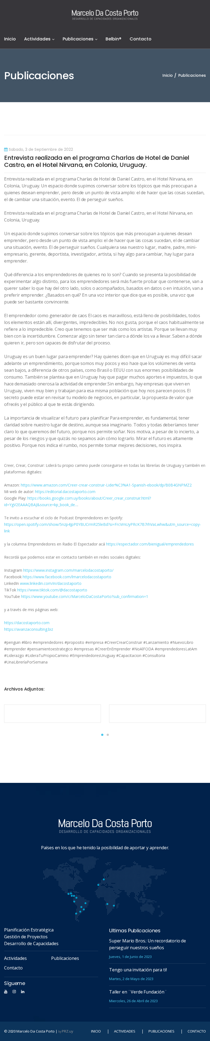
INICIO (96, 1031)
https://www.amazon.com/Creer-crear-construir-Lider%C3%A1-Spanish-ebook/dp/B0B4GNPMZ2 (106, 485)
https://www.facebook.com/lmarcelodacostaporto (67, 576)
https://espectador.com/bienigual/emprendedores (150, 544)
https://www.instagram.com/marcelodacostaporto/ (68, 570)
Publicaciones (78, 39)
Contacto (140, 39)
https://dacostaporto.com (26, 622)
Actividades (37, 39)
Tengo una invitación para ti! (138, 970)
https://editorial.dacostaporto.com (65, 491)
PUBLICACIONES (161, 1031)
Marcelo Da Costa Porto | (39, 1031)
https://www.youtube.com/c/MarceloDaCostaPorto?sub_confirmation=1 (84, 596)
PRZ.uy (67, 1031)
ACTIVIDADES (124, 1031)
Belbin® (113, 39)
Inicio (10, 39)
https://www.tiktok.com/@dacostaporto (52, 589)
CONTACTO (197, 1031)
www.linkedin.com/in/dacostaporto (50, 583)
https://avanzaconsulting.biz (28, 629)
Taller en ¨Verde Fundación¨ (138, 992)
